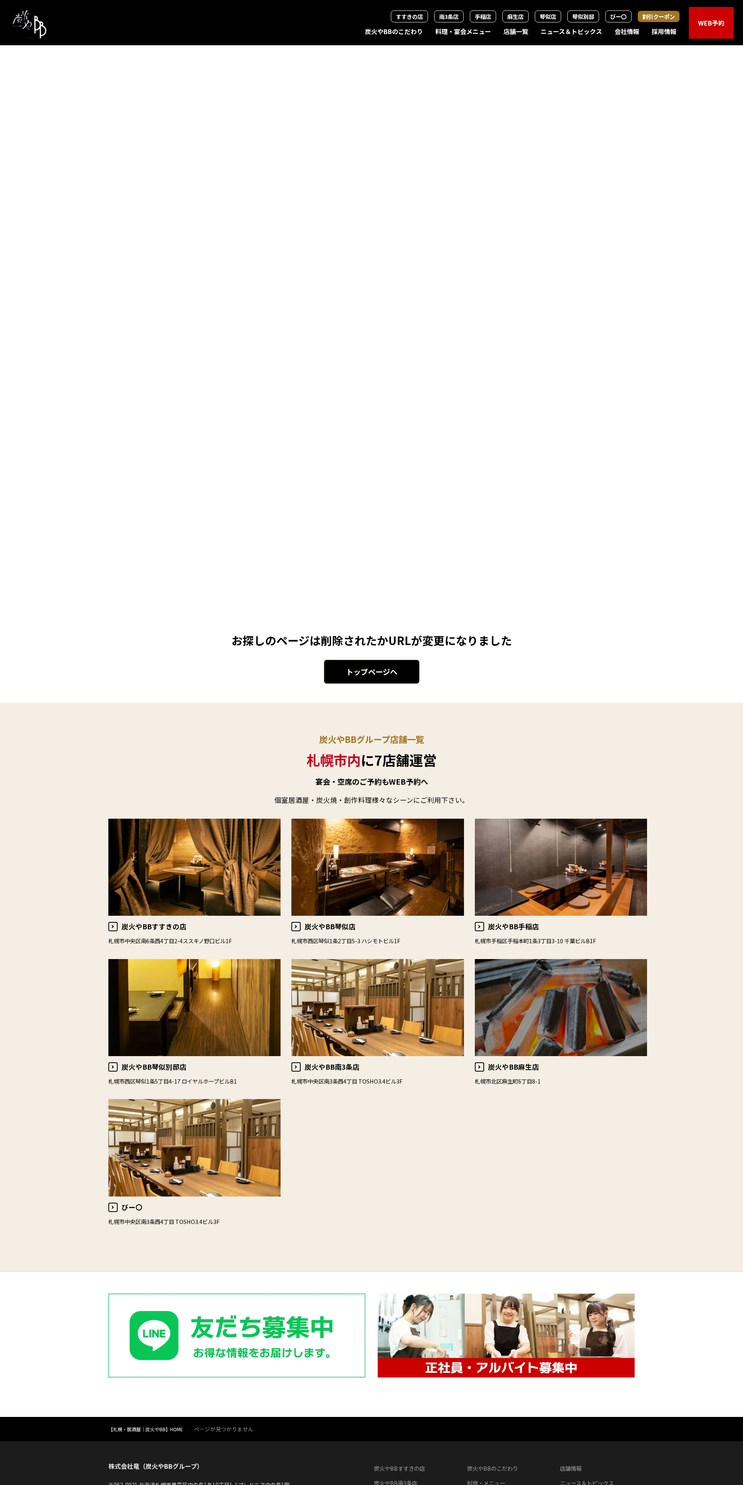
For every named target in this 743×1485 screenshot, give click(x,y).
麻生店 (515, 16)
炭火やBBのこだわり (394, 31)
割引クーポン (658, 16)
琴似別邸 (583, 16)
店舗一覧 (515, 31)
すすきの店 (409, 16)
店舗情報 (571, 1468)
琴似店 (548, 16)
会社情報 (627, 31)
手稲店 (483, 16)
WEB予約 (711, 22)
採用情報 (664, 31)
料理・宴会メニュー (463, 31)
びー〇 (618, 16)
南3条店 (449, 16)
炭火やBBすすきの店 (399, 1468)
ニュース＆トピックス (571, 31)
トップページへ (371, 671)
